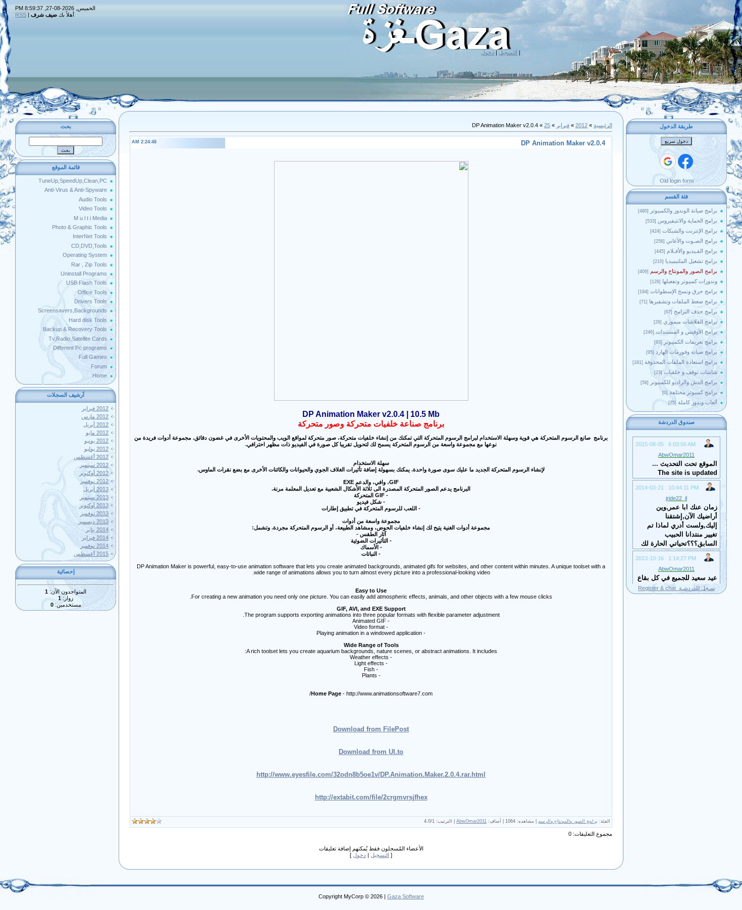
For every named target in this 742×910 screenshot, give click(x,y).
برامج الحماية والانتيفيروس (687, 221)
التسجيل (508, 52)
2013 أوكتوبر (94, 505)
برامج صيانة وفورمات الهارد (686, 352)
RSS (20, 15)
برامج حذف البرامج (695, 311)
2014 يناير (97, 529)
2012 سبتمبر (94, 465)
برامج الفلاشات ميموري (690, 321)
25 (547, 125)
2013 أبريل (96, 489)
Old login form (677, 181)
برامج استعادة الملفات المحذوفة (681, 362)
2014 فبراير (95, 537)
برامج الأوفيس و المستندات (686, 332)
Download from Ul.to (371, 752)
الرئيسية (603, 125)
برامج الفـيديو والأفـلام (692, 251)
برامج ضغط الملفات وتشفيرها (683, 301)
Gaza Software (405, 896)
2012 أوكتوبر (94, 473)
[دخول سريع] (685, 161)
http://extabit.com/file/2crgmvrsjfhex (371, 797)
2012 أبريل (96, 424)
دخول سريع (676, 141)
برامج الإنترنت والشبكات (689, 231)
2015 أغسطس (91, 554)
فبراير (562, 125)
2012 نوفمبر (94, 481)
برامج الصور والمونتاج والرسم (683, 271)
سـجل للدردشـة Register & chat (676, 588)
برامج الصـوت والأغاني (691, 241)
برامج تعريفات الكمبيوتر (690, 342)
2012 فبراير (95, 408)
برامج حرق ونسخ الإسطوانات (683, 291)
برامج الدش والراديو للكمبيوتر (683, 382)
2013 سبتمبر (94, 497)
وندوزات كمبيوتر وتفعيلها (689, 281)
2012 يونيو (96, 441)
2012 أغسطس (91, 457)
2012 (581, 125)
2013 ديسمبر (93, 521)
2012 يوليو (96, 449)
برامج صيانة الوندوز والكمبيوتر (683, 210)
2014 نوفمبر (94, 546)
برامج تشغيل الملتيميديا (691, 261)
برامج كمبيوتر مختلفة (693, 392)
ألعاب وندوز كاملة (697, 402)
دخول (487, 52)
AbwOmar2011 (471, 821)
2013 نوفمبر (94, 513)
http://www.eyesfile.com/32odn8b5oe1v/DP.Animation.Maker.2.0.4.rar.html (371, 774)
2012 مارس (95, 416)
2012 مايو (97, 433)
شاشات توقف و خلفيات (690, 372)
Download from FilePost (371, 729)
